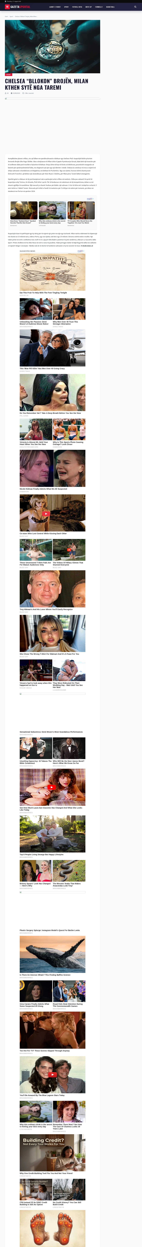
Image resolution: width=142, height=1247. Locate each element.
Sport (66, 7)
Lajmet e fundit (55, 7)
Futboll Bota (77, 7)
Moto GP (89, 7)
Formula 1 (99, 7)
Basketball (110, 7)
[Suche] (135, 7)
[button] (52, 47)
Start (6, 16)
